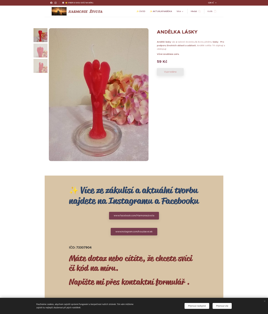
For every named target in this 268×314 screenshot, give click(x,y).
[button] (195, 11)
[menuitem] (142, 11)
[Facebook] (51, 2)
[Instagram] (55, 2)
